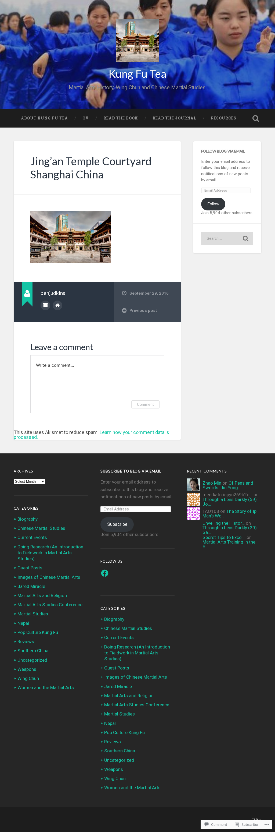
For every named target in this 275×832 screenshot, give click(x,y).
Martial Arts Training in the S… (228, 544)
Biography (27, 519)
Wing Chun (28, 678)
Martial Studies (32, 613)
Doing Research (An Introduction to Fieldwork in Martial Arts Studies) (50, 552)
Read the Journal (174, 118)
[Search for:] (227, 238)
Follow (213, 204)
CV (85, 118)
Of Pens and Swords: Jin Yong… (227, 485)
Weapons (26, 669)
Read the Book (120, 118)
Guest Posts (29, 567)
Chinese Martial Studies (41, 528)
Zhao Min (211, 483)
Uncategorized (32, 660)
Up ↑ (256, 819)
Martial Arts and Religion (42, 595)
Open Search (256, 118)
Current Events (32, 537)
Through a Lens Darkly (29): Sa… (230, 530)
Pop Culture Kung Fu (37, 632)
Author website (57, 305)
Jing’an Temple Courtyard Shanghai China (90, 167)
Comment (145, 404)
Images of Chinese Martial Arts (48, 577)
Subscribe (117, 524)
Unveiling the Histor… (223, 523)
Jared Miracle (31, 586)
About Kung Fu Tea (44, 118)
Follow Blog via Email (223, 151)
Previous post (143, 310)
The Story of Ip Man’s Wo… (229, 514)
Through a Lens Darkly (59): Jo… (230, 502)
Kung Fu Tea (137, 73)
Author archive (45, 305)
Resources (223, 118)
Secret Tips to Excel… (223, 537)
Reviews (25, 641)
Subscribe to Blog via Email (130, 471)
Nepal (23, 623)
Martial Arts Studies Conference (49, 604)
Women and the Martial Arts (45, 687)
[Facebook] (104, 573)
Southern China (32, 650)
